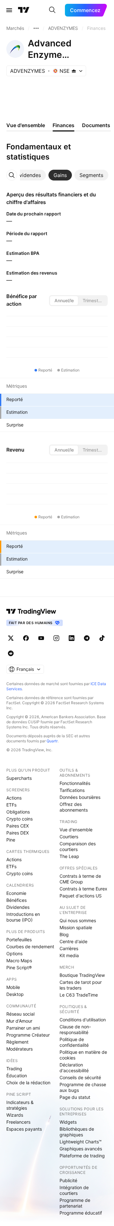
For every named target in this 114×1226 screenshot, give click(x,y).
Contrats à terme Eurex (83, 888)
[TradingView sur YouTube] (41, 638)
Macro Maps (19, 960)
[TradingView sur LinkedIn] (71, 638)
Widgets (68, 1122)
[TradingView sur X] (10, 638)
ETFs (11, 804)
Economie (16, 893)
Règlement (17, 1042)
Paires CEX (17, 825)
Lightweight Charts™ (81, 1141)
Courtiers (69, 836)
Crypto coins (19, 818)
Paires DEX (17, 832)
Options (14, 953)
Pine (10, 839)
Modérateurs (19, 1049)
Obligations (18, 811)
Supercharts (19, 778)
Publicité (68, 1180)
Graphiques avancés (81, 1148)
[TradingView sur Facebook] (26, 638)
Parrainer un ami (23, 1028)
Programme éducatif (81, 1213)
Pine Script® (19, 967)
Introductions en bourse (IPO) (23, 917)
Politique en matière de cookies (83, 1054)
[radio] (64, 300)
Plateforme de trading (82, 1155)
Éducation (16, 1075)
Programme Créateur (28, 1035)
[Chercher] (52, 10)
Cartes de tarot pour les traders (81, 985)
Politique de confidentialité (74, 1042)
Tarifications (72, 790)
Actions (14, 797)
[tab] (27, 175)
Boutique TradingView (82, 975)
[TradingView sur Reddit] (10, 653)
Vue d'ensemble (76, 829)
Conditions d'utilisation (83, 1019)
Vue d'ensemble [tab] (25, 125)
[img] (74, 71)
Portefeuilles (19, 939)
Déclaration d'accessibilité (74, 1067)
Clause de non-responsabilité (75, 1029)
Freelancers (18, 1122)
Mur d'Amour (19, 1021)
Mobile (13, 987)
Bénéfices (16, 900)
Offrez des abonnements (74, 807)
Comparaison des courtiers (78, 846)
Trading (14, 1068)
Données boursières (80, 797)
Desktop (15, 994)
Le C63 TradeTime (79, 995)
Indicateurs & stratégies (20, 1105)
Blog (64, 934)
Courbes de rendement (30, 946)
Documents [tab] (96, 125)
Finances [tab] (63, 125)
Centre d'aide (73, 941)
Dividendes (17, 907)
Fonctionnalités (75, 783)
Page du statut (75, 1097)
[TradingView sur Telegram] (86, 638)
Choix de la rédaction (28, 1082)
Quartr (52, 741)
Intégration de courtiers (74, 1190)
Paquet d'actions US (81, 895)
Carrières (69, 948)
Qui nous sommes (78, 920)
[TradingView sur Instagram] (56, 638)
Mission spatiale (76, 927)
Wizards (14, 1115)
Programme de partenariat (75, 1203)
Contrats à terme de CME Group (80, 878)
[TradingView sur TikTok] (102, 638)
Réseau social (20, 1014)
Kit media (69, 955)
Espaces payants (24, 1129)
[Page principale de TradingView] (23, 10)
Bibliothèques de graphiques (77, 1131)
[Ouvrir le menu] (9, 10)
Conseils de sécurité (80, 1077)
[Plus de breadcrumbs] (36, 28)
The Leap (69, 856)
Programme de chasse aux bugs (83, 1087)
